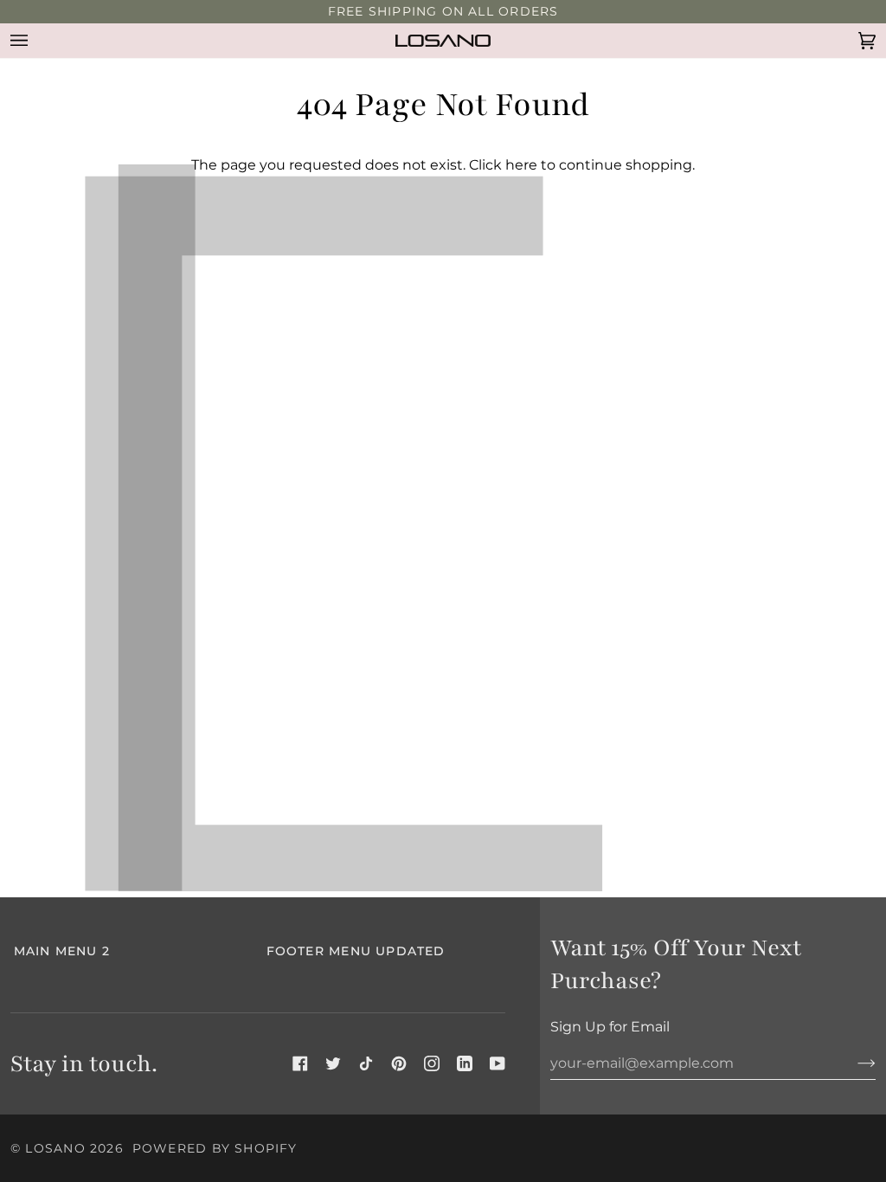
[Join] (853, 1063)
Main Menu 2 (62, 951)
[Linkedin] (464, 1063)
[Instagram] (432, 1063)
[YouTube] (497, 1063)
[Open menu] (36, 40)
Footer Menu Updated (356, 951)
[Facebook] (300, 1063)
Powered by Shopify (215, 1148)
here (521, 165)
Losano (55, 1148)
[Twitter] (333, 1063)
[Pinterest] (399, 1063)
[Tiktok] (366, 1063)
